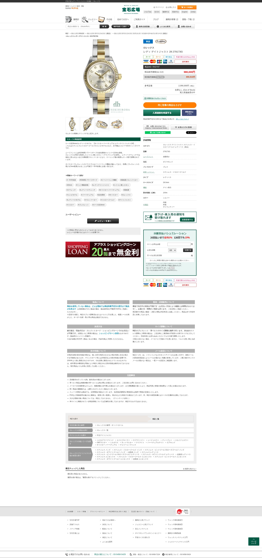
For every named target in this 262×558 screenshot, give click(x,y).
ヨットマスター (127, 442)
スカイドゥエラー (181, 440)
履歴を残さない (190, 469)
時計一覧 (156, 419)
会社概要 (70, 511)
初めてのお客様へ (108, 520)
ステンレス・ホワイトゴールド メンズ (111, 452)
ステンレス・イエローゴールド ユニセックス (135, 457)
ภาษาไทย (147, 12)
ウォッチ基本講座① (175, 520)
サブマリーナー (139, 440)
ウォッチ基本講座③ (175, 529)
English (184, 12)
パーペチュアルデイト (155, 442)
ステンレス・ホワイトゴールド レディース (158, 454)
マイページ (160, 7)
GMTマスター (102, 442)
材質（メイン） (149, 172)
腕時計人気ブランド (142, 520)
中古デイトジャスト (104, 435)
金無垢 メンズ (133, 452)
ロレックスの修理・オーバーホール (110, 425)
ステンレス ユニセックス (106, 457)
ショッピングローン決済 (109, 333)
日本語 (193, 12)
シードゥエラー (153, 440)
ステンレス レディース (150, 452)
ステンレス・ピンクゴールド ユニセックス (170, 457)
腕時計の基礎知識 (174, 533)
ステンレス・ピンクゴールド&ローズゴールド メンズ (164, 450)
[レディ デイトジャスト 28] (72, 124)
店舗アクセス (74, 524)
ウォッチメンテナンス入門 (177, 537)
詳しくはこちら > (182, 119)
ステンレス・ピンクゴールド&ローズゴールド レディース (118, 454)
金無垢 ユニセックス (140, 459)
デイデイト (140, 442)
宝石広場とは (74, 533)
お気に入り (172, 7)
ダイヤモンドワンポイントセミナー (148, 533)
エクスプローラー (123, 440)
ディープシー (167, 440)
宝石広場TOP (74, 520)
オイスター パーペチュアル (107, 445)
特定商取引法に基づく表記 (118, 511)
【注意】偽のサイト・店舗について (143, 511)
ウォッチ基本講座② (175, 524)
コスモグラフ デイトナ (105, 440)
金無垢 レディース (184, 454)
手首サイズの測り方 (142, 537)
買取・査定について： (141, 554)
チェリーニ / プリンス (128, 445)
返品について (107, 533)
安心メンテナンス (141, 529)
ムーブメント (148, 157)
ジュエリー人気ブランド (144, 524)
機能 (145, 187)
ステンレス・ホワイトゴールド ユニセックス (113, 459)
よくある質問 (107, 542)
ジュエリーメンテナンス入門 (178, 542)
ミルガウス (114, 442)
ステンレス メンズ (103, 450)
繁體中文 (166, 12)
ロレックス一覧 (102, 430)
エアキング (171, 442)
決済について (107, 524)
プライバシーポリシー (97, 511)
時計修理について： (172, 554)
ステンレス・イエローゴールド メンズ (128, 450)
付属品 (145, 205)
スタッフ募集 (81, 511)
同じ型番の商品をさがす (170, 105)
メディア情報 (74, 529)
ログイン (88, 232)
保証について (107, 537)
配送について (107, 529)
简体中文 (175, 12)
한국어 (156, 12)
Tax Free (159, 77)
